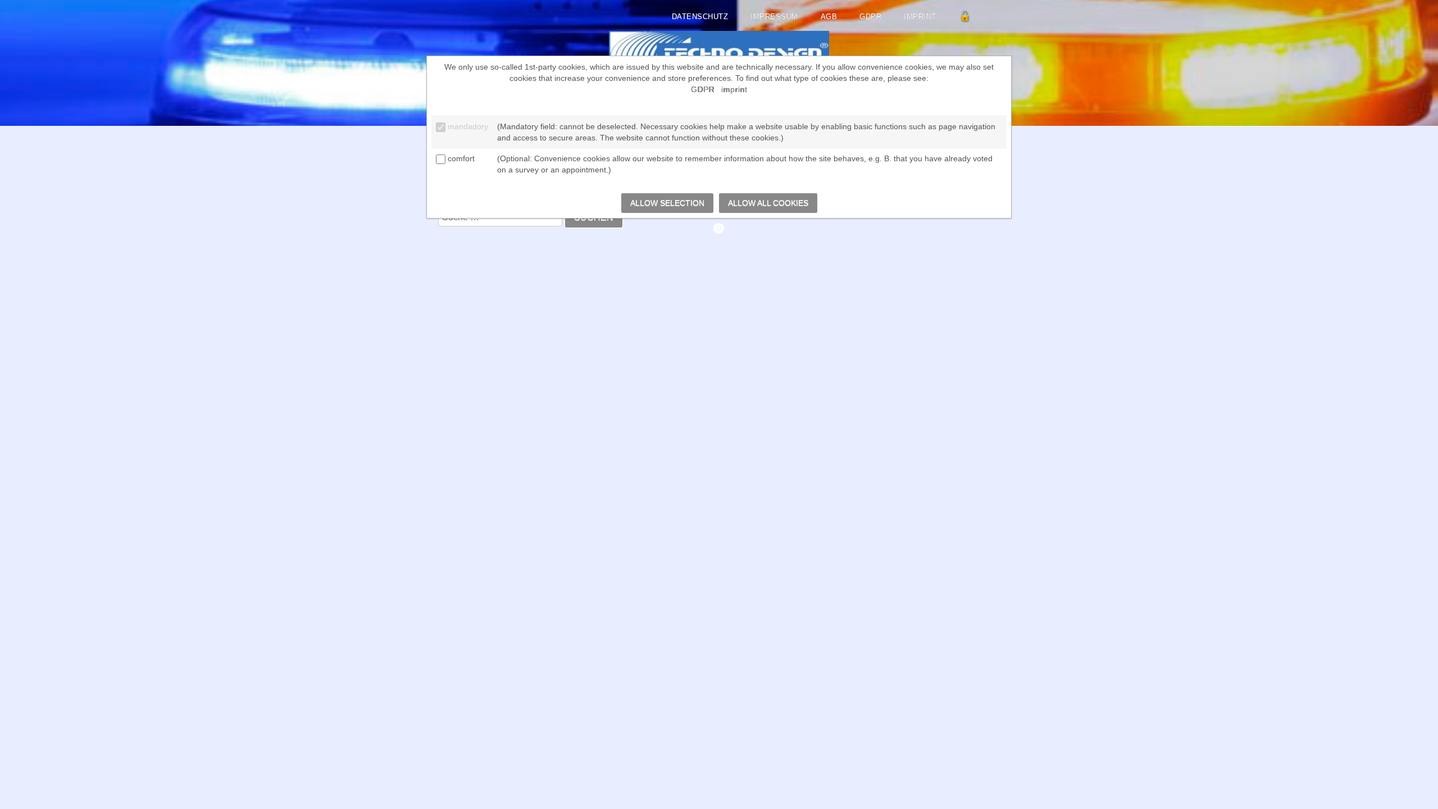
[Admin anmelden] (965, 17)
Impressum (774, 16)
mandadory (468, 126)
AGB (829, 16)
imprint (920, 16)
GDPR (870, 16)
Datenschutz (700, 16)
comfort (461, 158)
